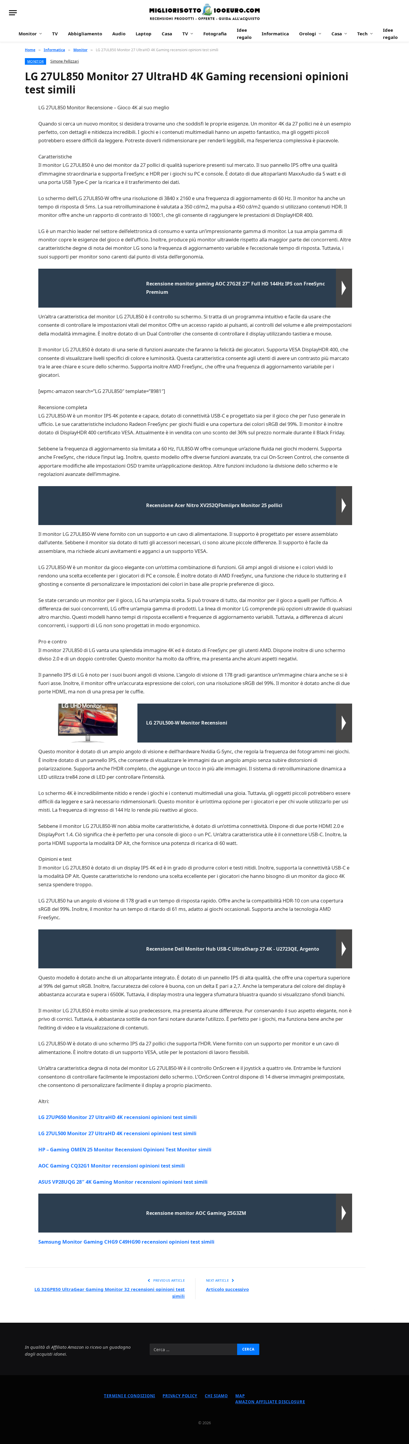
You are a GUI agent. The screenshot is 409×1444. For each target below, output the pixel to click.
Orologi (307, 34)
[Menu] (13, 12)
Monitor (28, 34)
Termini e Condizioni (129, 1395)
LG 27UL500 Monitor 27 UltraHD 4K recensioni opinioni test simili (117, 1133)
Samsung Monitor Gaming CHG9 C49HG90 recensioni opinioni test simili (126, 1241)
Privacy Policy (180, 1395)
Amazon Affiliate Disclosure (270, 1401)
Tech (362, 34)
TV (55, 34)
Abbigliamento (85, 34)
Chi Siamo (216, 1395)
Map (240, 1395)
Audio (118, 34)
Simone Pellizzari (64, 61)
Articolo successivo (227, 1289)
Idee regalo (244, 33)
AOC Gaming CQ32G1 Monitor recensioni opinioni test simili (111, 1165)
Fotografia (215, 34)
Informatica (275, 34)
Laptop (144, 34)
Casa (167, 34)
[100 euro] (204, 12)
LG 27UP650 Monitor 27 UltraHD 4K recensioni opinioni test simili (117, 1117)
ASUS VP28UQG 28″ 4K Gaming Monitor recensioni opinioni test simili (122, 1181)
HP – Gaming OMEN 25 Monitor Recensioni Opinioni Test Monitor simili (124, 1149)
